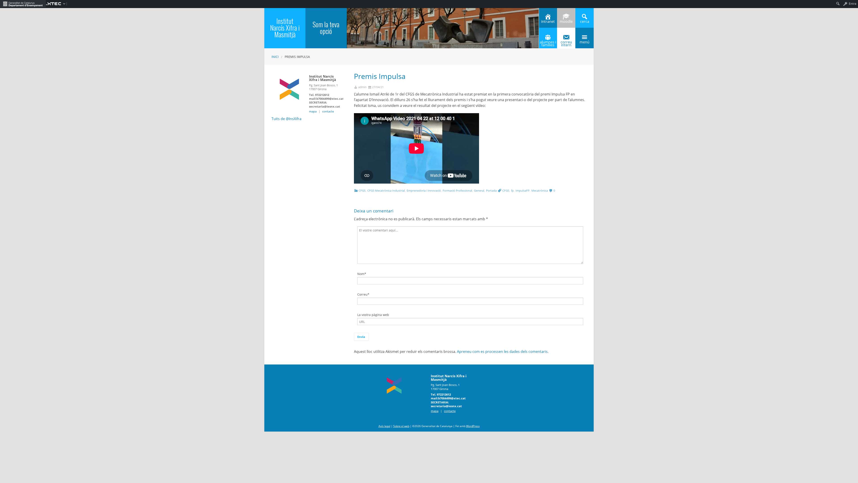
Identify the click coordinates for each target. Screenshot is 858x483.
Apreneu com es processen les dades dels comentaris (502, 351)
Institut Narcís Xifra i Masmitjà (285, 27)
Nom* (361, 274)
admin (362, 87)
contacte (328, 111)
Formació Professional (457, 191)
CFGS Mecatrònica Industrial (386, 191)
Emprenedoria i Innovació (424, 191)
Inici (275, 57)
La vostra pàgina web (373, 315)
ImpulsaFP (522, 191)
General (479, 191)
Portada (491, 191)
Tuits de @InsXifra (286, 118)
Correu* (363, 294)
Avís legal (384, 426)
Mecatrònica (539, 191)
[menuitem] (23, 3)
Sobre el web (401, 426)
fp (512, 191)
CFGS (362, 191)
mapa (313, 111)
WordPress (473, 426)
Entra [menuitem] (852, 3)
